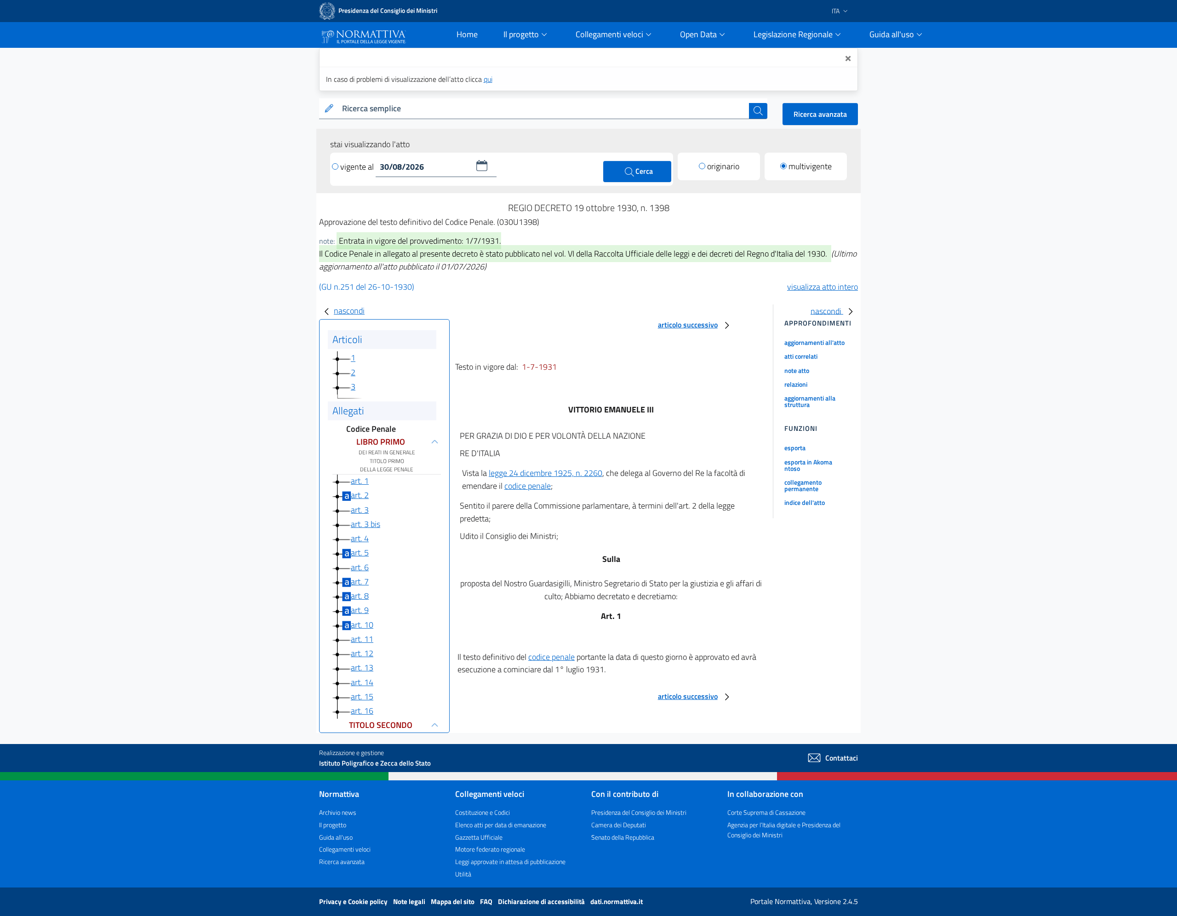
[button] (481, 165)
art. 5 (360, 552)
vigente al (358, 166)
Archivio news (337, 812)
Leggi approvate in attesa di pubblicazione (510, 861)
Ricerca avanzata (820, 114)
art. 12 (362, 653)
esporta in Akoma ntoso (808, 465)
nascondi (349, 310)
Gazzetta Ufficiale (479, 837)
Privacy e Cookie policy (354, 901)
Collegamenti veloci (345, 849)
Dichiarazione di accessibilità (542, 901)
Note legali (410, 901)
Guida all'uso (336, 837)
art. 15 (362, 696)
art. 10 (362, 624)
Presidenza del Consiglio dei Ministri (638, 812)
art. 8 (360, 596)
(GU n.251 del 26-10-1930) (366, 287)
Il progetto (332, 825)
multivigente (810, 166)
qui (488, 79)
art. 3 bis (365, 524)
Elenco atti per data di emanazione (500, 825)
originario (723, 166)
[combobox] (543, 108)
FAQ (487, 901)
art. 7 (360, 581)
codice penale (527, 486)
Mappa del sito (453, 901)
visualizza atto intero (822, 287)
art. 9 (360, 610)
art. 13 (362, 667)
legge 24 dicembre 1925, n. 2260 (545, 473)
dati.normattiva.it (616, 901)
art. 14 (362, 682)
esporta (795, 447)
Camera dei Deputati (618, 825)
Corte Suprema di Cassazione (766, 812)
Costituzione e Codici (482, 812)
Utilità (463, 874)
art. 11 (362, 639)
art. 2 (360, 495)
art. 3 (360, 510)
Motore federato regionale (490, 849)
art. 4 (360, 538)
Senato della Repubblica (622, 837)
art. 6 (360, 567)
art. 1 (360, 481)
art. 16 (362, 710)
